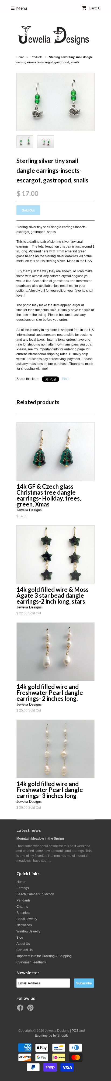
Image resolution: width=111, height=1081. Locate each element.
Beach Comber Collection (35, 894)
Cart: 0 (94, 8)
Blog (19, 937)
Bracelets (23, 913)
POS (75, 1031)
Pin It (65, 379)
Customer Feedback (31, 962)
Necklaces (24, 925)
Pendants (23, 900)
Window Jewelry (28, 931)
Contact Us (24, 950)
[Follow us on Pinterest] (31, 1009)
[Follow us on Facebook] (21, 1009)
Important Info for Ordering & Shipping (44, 956)
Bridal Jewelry (26, 919)
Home (20, 882)
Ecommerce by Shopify (51, 1035)
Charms (22, 907)
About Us (23, 944)
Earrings (22, 888)
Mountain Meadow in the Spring (40, 838)
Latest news (28, 830)
